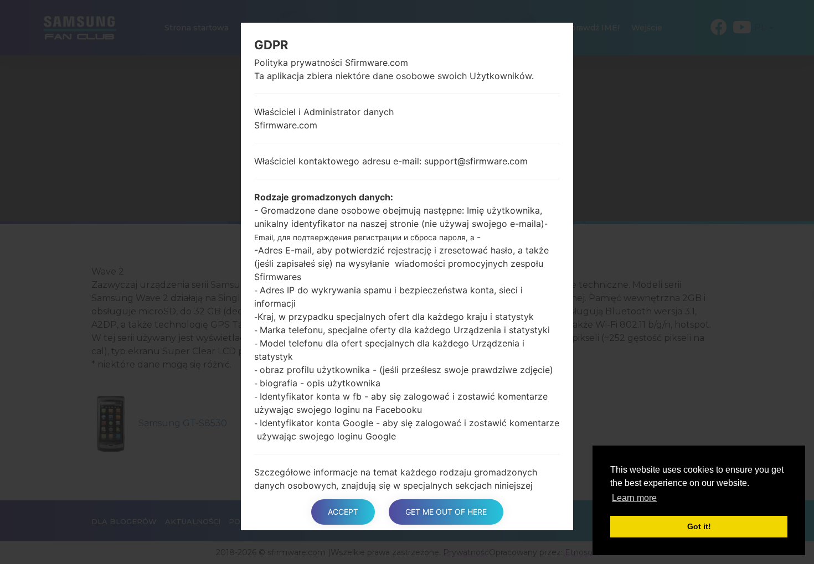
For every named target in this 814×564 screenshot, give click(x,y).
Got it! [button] (699, 526)
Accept (343, 511)
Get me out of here (446, 511)
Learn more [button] (634, 498)
